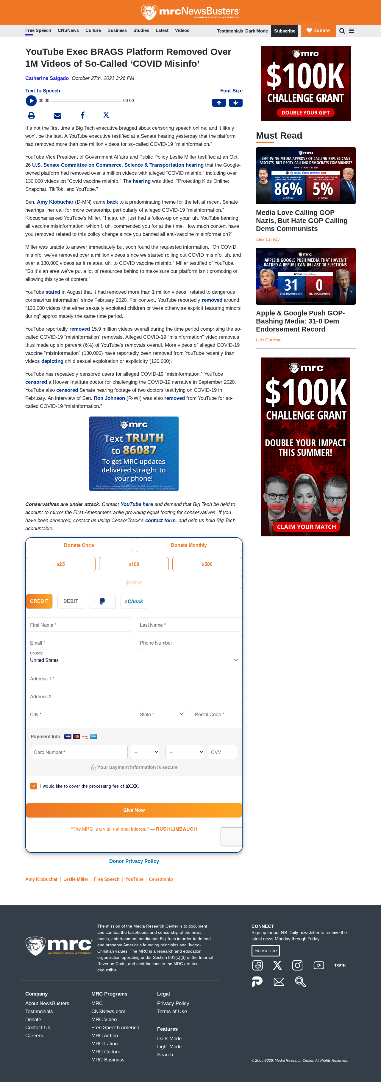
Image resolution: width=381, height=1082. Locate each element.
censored (36, 382)
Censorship (161, 879)
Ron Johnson (109, 398)
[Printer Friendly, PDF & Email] (57, 116)
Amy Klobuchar (55, 202)
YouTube (134, 879)
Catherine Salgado (47, 78)
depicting (52, 361)
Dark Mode (256, 30)
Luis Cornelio (268, 339)
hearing (142, 181)
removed (212, 300)
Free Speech (107, 879)
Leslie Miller (75, 879)
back (112, 202)
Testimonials (230, 30)
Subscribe (284, 30)
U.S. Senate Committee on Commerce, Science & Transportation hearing (118, 165)
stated (53, 292)
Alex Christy (268, 239)
